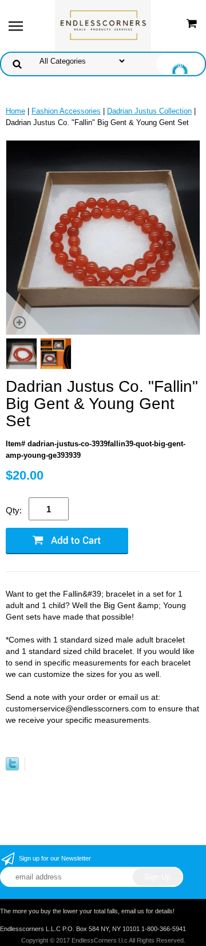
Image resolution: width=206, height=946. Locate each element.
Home (15, 111)
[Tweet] (12, 768)
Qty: (14, 510)
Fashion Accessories (66, 111)
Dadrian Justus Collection (149, 111)
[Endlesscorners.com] (103, 25)
